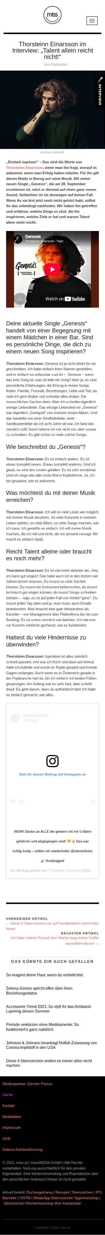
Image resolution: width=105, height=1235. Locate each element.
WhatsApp (41, 1198)
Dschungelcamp (39, 1192)
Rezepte (62, 1192)
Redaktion (59, 64)
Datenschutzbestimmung (22, 1149)
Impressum (11, 1127)
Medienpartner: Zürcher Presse (27, 1084)
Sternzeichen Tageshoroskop (75, 1198)
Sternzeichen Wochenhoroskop (28, 1203)
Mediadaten (11, 1117)
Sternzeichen (82, 1192)
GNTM (25, 1198)
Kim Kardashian (68, 1203)
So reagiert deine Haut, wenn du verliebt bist (44, 975)
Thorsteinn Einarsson (24, 168)
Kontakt (8, 1106)
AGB (6, 1138)
